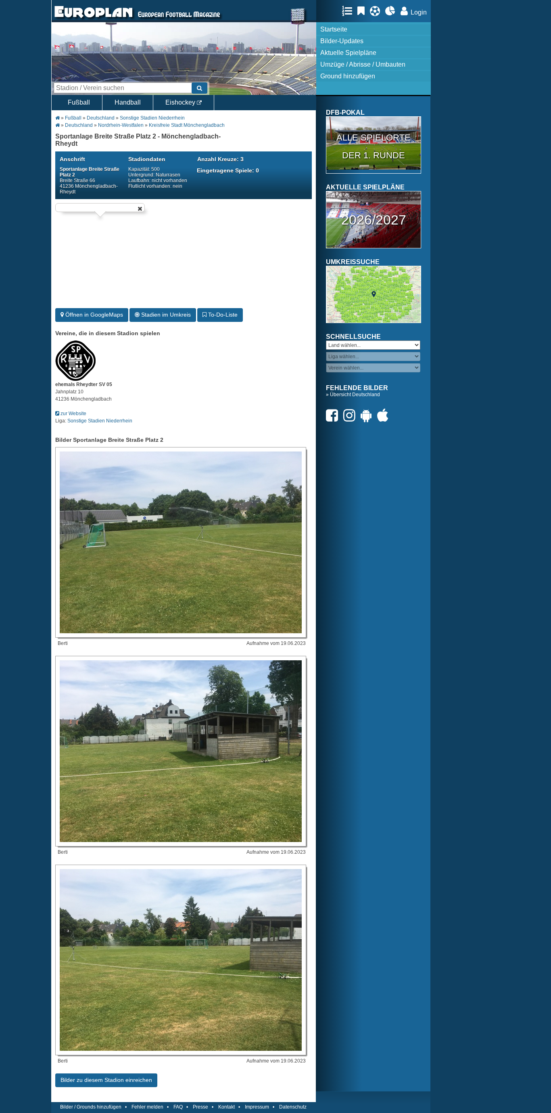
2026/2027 (373, 219)
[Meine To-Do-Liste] (363, 11)
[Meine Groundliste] (349, 11)
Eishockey (181, 102)
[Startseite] (94, 18)
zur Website (72, 413)
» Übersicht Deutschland (353, 394)
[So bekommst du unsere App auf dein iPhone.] (384, 415)
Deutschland (101, 118)
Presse (200, 1107)
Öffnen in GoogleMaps (93, 314)
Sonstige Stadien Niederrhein (152, 118)
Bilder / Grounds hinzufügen (90, 1107)
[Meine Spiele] (377, 11)
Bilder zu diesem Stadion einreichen (106, 1080)
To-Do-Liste (222, 314)
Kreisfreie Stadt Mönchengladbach (187, 125)
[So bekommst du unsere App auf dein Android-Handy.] (368, 415)
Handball (128, 102)
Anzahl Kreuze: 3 (220, 159)
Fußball (79, 102)
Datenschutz (293, 1107)
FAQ (178, 1107)
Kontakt (226, 1107)
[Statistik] (392, 11)
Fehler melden (147, 1107)
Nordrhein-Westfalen (121, 125)
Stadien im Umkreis (165, 314)
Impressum (257, 1107)
